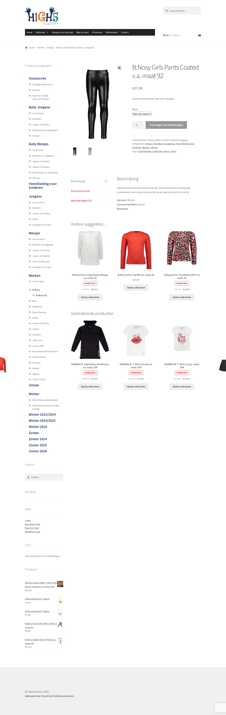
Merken (41, 47)
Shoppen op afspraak (62, 32)
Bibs (34, 300)
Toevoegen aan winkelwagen (166, 124)
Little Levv (37, 340)
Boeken (36, 90)
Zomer (34, 433)
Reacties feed (32, 527)
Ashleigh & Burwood (42, 84)
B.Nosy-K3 (41, 295)
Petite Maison (39, 357)
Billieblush (37, 306)
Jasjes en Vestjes (41, 124)
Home (29, 32)
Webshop (40, 32)
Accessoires (37, 78)
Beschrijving (78, 181)
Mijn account (82, 32)
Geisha (35, 329)
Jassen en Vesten (41, 213)
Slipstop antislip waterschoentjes (40, 97)
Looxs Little (38, 345)
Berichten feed (32, 524)
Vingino (36, 373)
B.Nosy (50, 47)
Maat (135, 109)
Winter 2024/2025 (42, 420)
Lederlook (157, 151)
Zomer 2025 (38, 445)
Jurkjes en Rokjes (41, 166)
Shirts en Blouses (41, 261)
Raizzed (36, 362)
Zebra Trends (39, 379)
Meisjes (146, 147)
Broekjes (36, 118)
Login (28, 520)
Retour (35, 368)
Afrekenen (97, 32)
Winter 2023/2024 (42, 414)
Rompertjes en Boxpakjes (45, 130)
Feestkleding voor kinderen (43, 185)
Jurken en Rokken (41, 255)
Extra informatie (80, 191)
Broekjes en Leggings (43, 155)
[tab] (90, 181)
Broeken (36, 207)
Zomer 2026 (38, 451)
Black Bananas (39, 312)
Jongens (35, 196)
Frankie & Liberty (40, 323)
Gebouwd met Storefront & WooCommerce (49, 696)
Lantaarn (36, 334)
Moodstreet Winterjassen (45, 351)
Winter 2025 (38, 426)
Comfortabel (144, 151)
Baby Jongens (39, 107)
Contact (125, 32)
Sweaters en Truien (41, 224)
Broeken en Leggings (164, 143)
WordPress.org (32, 531)
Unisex (34, 385)
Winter (154, 147)
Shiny (173, 151)
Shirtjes (36, 135)
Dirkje (35, 317)
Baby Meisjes (38, 144)
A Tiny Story (38, 281)
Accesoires (38, 113)
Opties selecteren (90, 297)
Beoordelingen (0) (81, 200)
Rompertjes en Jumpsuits (45, 172)
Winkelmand (112, 32)
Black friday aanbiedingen (45, 399)
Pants (166, 151)
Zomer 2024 (38, 439)
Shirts (35, 219)
